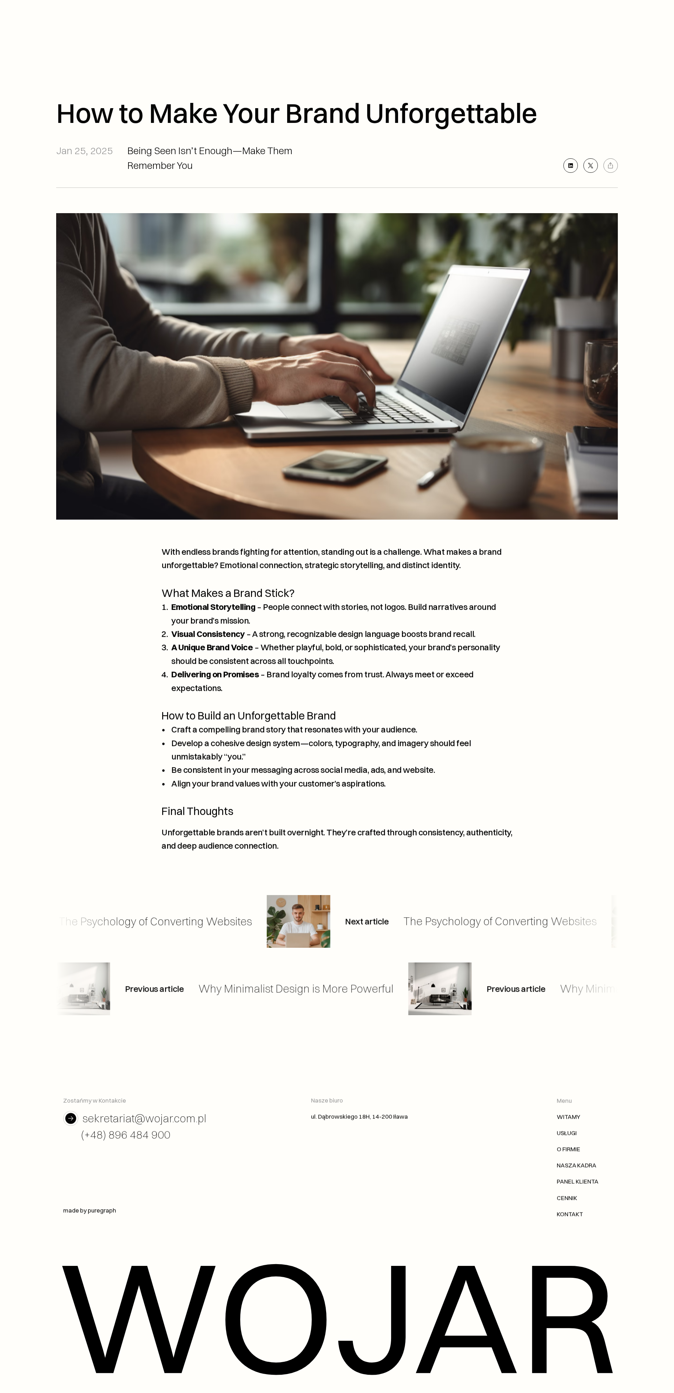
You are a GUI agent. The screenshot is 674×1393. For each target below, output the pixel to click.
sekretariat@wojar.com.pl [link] (144, 1118)
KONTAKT (570, 1213)
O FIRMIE (568, 1148)
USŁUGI (567, 1132)
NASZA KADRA (576, 1165)
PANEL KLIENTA (578, 1181)
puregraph (102, 1210)
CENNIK (567, 1197)
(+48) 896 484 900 (125, 1134)
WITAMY (568, 1116)
